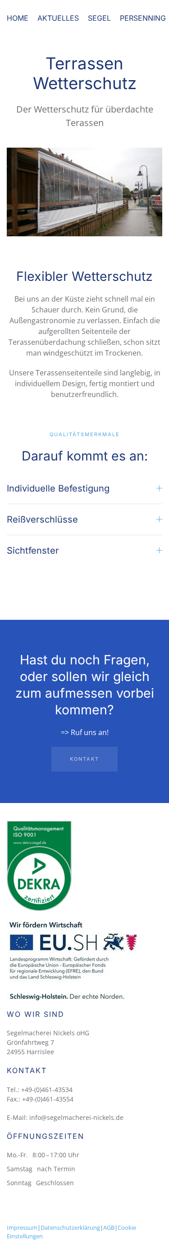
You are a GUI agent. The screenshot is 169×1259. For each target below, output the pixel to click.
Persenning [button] (143, 18)
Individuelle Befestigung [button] (58, 488)
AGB (108, 1227)
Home (17, 18)
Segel (99, 18)
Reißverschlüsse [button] (42, 519)
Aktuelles (58, 18)
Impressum (22, 1227)
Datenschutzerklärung (70, 1227)
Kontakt (84, 759)
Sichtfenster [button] (33, 550)
